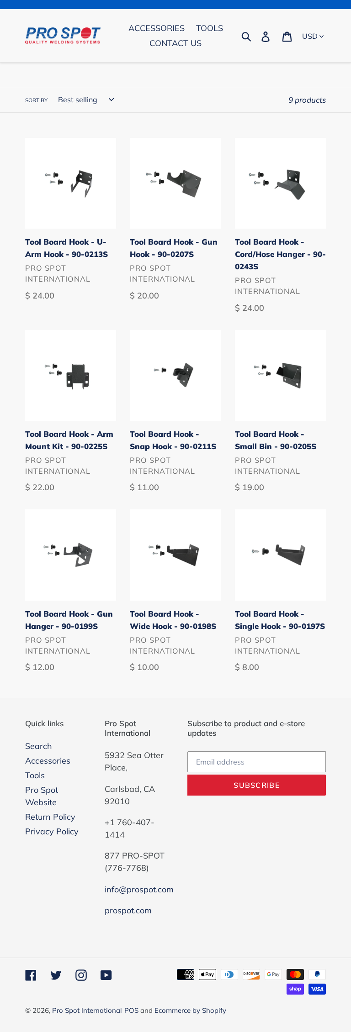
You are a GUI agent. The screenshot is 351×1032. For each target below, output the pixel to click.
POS (131, 1010)
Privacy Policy (52, 831)
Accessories (47, 760)
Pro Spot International (87, 1010)
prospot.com (128, 910)
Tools (35, 775)
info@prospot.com (139, 889)
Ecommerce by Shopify (190, 1010)
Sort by (36, 100)
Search (38, 746)
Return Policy (50, 817)
